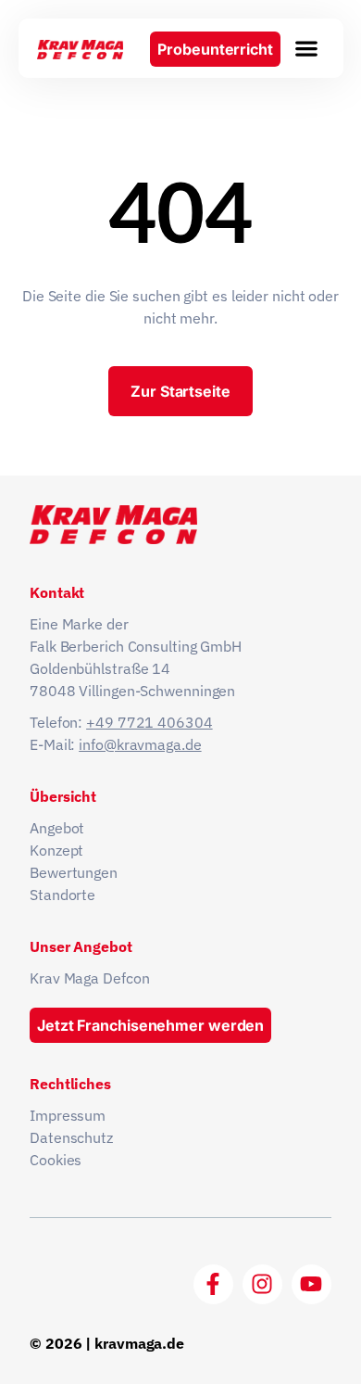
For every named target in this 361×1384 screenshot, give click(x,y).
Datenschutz (71, 1137)
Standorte (62, 894)
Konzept (56, 850)
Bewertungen (74, 872)
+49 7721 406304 (149, 722)
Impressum (68, 1115)
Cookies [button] (55, 1159)
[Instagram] (262, 1284)
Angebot (57, 828)
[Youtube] (311, 1284)
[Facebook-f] (213, 1284)
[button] (306, 48)
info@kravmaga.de (140, 744)
